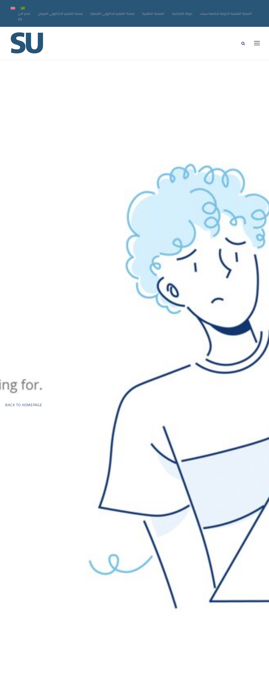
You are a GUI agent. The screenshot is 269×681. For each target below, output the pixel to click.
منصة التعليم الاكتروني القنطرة (112, 13)
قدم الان (24, 13)
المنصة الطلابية (153, 13)
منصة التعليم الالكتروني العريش (60, 13)
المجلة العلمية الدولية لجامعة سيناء (226, 13)
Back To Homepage (23, 405)
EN (20, 19)
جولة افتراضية (182, 13)
